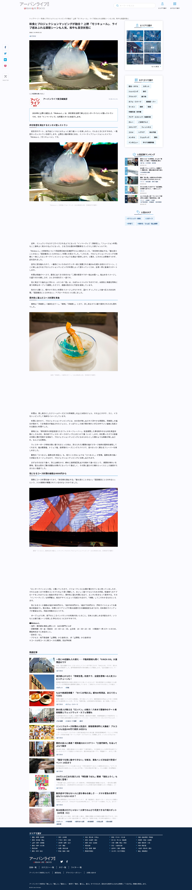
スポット (146, 86)
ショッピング (133, 91)
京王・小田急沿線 (116, 845)
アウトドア (133, 96)
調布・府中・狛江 (37, 851)
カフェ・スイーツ (135, 101)
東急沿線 (87, 845)
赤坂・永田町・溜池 (91, 840)
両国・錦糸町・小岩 (144, 843)
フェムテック (144, 137)
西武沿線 (34, 848)
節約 (155, 137)
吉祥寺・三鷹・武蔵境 (118, 848)
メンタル (132, 137)
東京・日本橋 (62, 837)
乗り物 (143, 96)
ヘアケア (141, 132)
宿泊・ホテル (133, 86)
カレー (131, 122)
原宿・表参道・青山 (38, 840)
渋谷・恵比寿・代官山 (92, 837)
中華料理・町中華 (135, 112)
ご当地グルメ (143, 122)
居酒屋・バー (151, 101)
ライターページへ (113, 99)
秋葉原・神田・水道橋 (145, 840)
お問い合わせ (91, 872)
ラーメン (132, 107)
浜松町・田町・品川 (64, 843)
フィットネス (146, 127)
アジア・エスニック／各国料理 (140, 117)
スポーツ (149, 218)
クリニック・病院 (134, 218)
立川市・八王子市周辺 (118, 851)
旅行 (144, 91)
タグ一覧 (62, 867)
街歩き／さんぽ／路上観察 (148, 223)
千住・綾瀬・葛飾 (90, 848)
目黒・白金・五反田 (91, 843)
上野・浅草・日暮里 (38, 843)
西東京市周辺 (89, 851)
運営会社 (58, 872)
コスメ (131, 132)
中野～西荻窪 (142, 845)
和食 (149, 107)
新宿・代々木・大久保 (118, 837)
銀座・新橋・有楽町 (38, 837)
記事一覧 (33, 867)
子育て (130, 223)
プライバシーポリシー (74, 872)
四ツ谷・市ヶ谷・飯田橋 (118, 840)
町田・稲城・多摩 (63, 851)
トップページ (34, 18)
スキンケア (133, 127)
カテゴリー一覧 (47, 867)
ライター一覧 (76, 867)
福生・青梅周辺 (142, 851)
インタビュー (133, 142)
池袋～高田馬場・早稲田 (145, 837)
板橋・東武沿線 (63, 848)
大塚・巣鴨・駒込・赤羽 (118, 843)
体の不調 (152, 132)
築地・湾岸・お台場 (38, 845)
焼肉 (141, 107)
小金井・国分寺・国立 (145, 848)
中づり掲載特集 (148, 142)
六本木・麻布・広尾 (64, 840)
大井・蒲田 (61, 845)
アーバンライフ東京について (39, 872)
